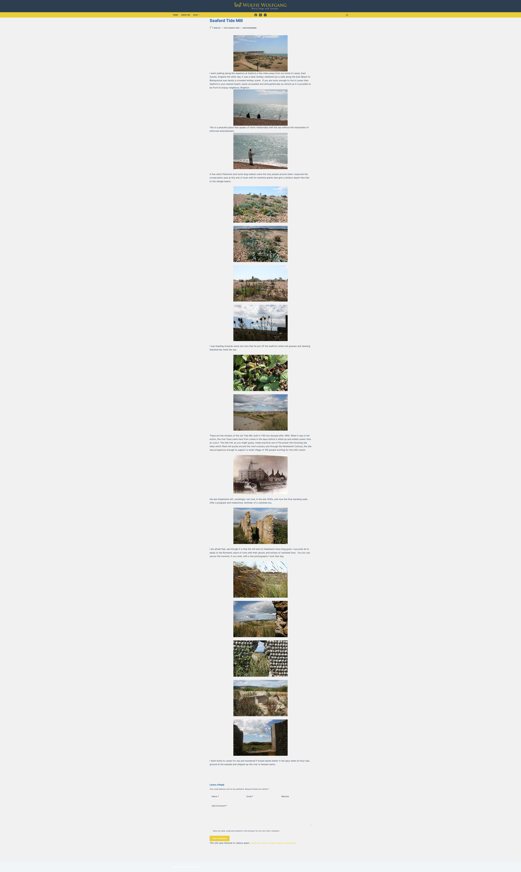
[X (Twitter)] (260, 15)
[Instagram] (265, 15)
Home (175, 15)
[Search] (347, 15)
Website (285, 796)
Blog (195, 15)
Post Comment (219, 838)
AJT (199, 867)
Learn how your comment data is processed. (273, 843)
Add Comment (219, 805)
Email (250, 796)
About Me (185, 15)
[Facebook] (255, 15)
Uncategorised (250, 28)
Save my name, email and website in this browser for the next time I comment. (246, 831)
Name (215, 796)
